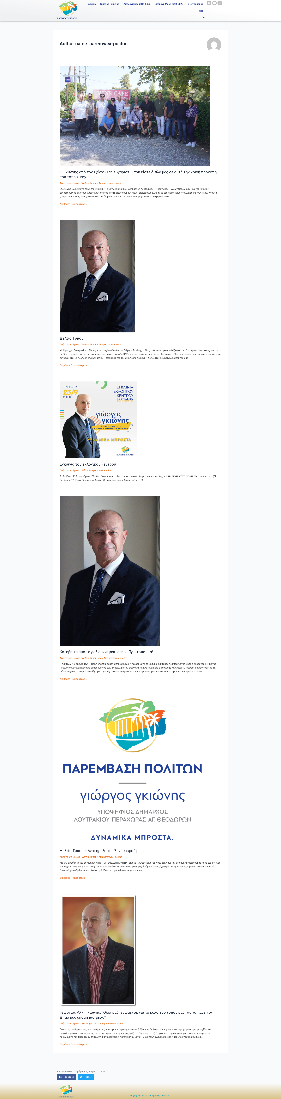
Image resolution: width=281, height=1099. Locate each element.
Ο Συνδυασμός (195, 4)
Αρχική (92, 4)
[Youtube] (214, 3)
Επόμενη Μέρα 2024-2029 (169, 4)
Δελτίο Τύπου (71, 338)
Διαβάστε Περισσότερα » (73, 204)
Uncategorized (89, 1023)
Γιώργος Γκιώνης (109, 4)
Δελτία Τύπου (89, 183)
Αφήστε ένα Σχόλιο (70, 183)
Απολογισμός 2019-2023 (137, 4)
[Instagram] (219, 3)
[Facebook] (209, 3)
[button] (66, 1077)
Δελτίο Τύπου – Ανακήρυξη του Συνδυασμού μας (101, 851)
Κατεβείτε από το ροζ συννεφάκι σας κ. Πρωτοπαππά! (106, 652)
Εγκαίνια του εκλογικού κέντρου (88, 464)
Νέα (201, 10)
